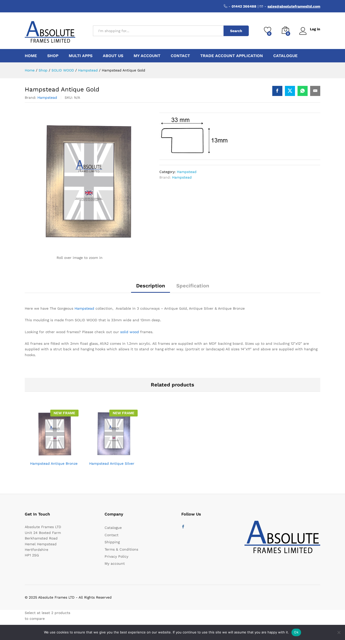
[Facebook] (183, 527)
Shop (52, 56)
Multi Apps (80, 56)
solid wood (129, 332)
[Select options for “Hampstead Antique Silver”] (101, 455)
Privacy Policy (116, 556)
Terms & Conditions (121, 549)
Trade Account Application (231, 56)
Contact (180, 56)
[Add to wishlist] (65, 455)
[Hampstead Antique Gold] (277, 91)
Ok (296, 632)
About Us (113, 56)
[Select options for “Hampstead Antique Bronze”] (42, 455)
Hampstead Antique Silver (111, 463)
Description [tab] (150, 285)
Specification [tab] (192, 285)
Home (31, 56)
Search (236, 31)
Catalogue (285, 56)
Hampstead (47, 97)
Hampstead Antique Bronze (54, 463)
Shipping (112, 542)
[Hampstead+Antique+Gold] (290, 91)
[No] (338, 632)
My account (147, 56)
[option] (54, 442)
